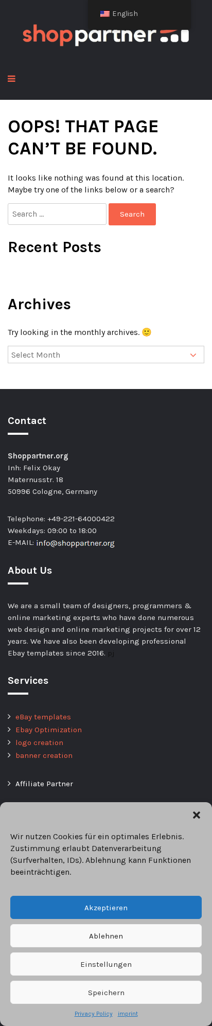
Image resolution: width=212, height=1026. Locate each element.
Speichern (106, 992)
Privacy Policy (94, 1013)
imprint (128, 1013)
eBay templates (43, 716)
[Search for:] (58, 214)
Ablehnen (106, 936)
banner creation (44, 755)
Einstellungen (106, 964)
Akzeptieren (106, 907)
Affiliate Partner (44, 783)
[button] (196, 815)
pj (111, 653)
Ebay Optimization (48, 729)
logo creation (39, 742)
